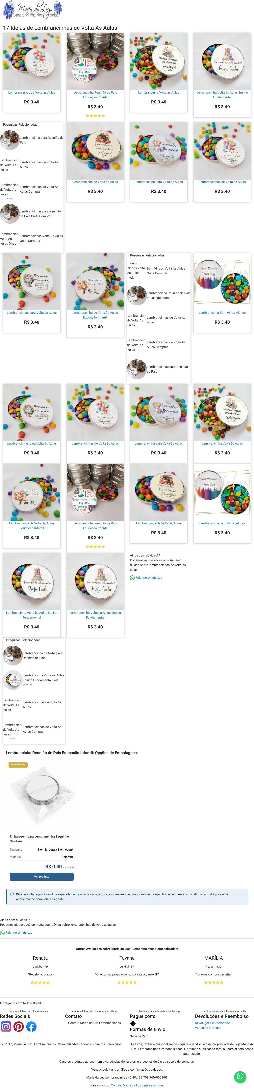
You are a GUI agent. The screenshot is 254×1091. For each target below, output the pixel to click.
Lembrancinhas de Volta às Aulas (31, 92)
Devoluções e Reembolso (213, 1023)
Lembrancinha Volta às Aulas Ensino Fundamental (222, 95)
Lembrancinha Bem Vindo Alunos (222, 313)
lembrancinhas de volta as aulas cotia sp (94, 1011)
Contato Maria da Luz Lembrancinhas (94, 1023)
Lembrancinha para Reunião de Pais (42, 140)
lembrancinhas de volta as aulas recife (224, 1011)
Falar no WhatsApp (148, 577)
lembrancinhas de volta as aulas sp (29, 1011)
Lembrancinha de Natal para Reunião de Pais (43, 655)
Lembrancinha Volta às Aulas (158, 92)
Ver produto (41, 876)
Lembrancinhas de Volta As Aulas (39, 164)
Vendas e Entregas (208, 1028)
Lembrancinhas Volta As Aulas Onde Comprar (41, 238)
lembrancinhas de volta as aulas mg (159, 1011)
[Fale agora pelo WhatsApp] (240, 1077)
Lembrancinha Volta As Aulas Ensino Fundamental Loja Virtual (43, 680)
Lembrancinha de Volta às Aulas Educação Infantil (95, 315)
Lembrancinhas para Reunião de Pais (167, 369)
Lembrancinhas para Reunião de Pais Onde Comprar (40, 213)
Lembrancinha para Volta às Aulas (159, 182)
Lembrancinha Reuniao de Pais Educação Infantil (168, 295)
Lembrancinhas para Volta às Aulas (32, 313)
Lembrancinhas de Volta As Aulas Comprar (39, 189)
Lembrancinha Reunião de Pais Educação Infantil (95, 95)
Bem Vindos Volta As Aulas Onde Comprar (166, 271)
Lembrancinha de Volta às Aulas (95, 182)
